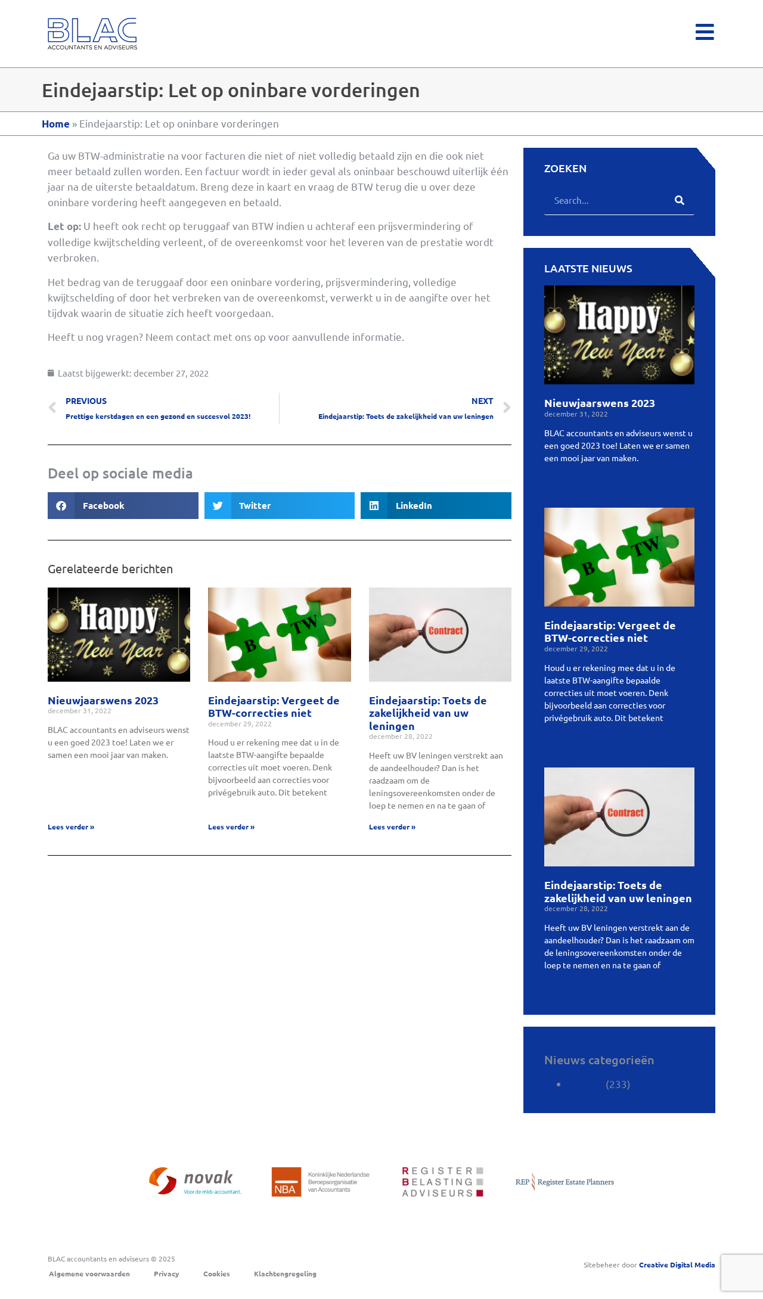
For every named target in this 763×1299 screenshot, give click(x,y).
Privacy (166, 1273)
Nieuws (585, 1084)
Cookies (216, 1273)
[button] (123, 505)
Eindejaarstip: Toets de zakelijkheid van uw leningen (428, 712)
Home (56, 123)
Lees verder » (71, 826)
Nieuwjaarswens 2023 (103, 700)
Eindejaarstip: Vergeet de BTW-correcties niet (274, 706)
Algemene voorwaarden (89, 1273)
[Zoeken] (679, 200)
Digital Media (677, 1264)
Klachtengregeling (285, 1273)
